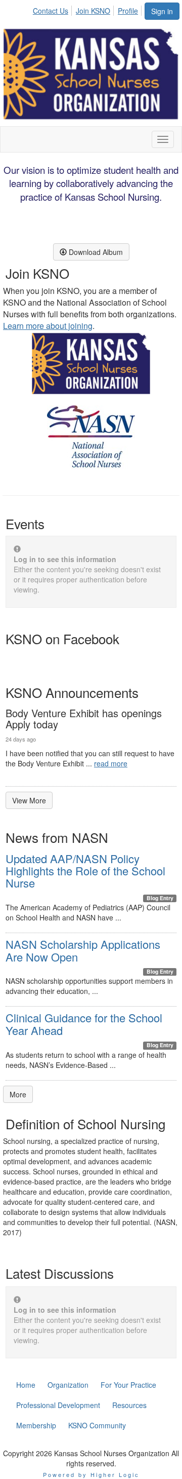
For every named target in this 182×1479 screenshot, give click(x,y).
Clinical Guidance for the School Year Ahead (84, 1024)
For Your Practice (128, 1385)
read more (110, 763)
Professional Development (58, 1405)
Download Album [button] (95, 252)
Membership (36, 1425)
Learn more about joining (48, 325)
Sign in (162, 11)
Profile (128, 11)
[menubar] (88, 9)
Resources (129, 1405)
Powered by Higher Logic (91, 1474)
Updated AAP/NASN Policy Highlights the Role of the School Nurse (85, 871)
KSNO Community (97, 1425)
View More (29, 800)
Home (25, 1385)
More (18, 1094)
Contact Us (50, 11)
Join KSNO (93, 11)
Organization (68, 1385)
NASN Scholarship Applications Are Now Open (83, 950)
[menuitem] (53, 9)
